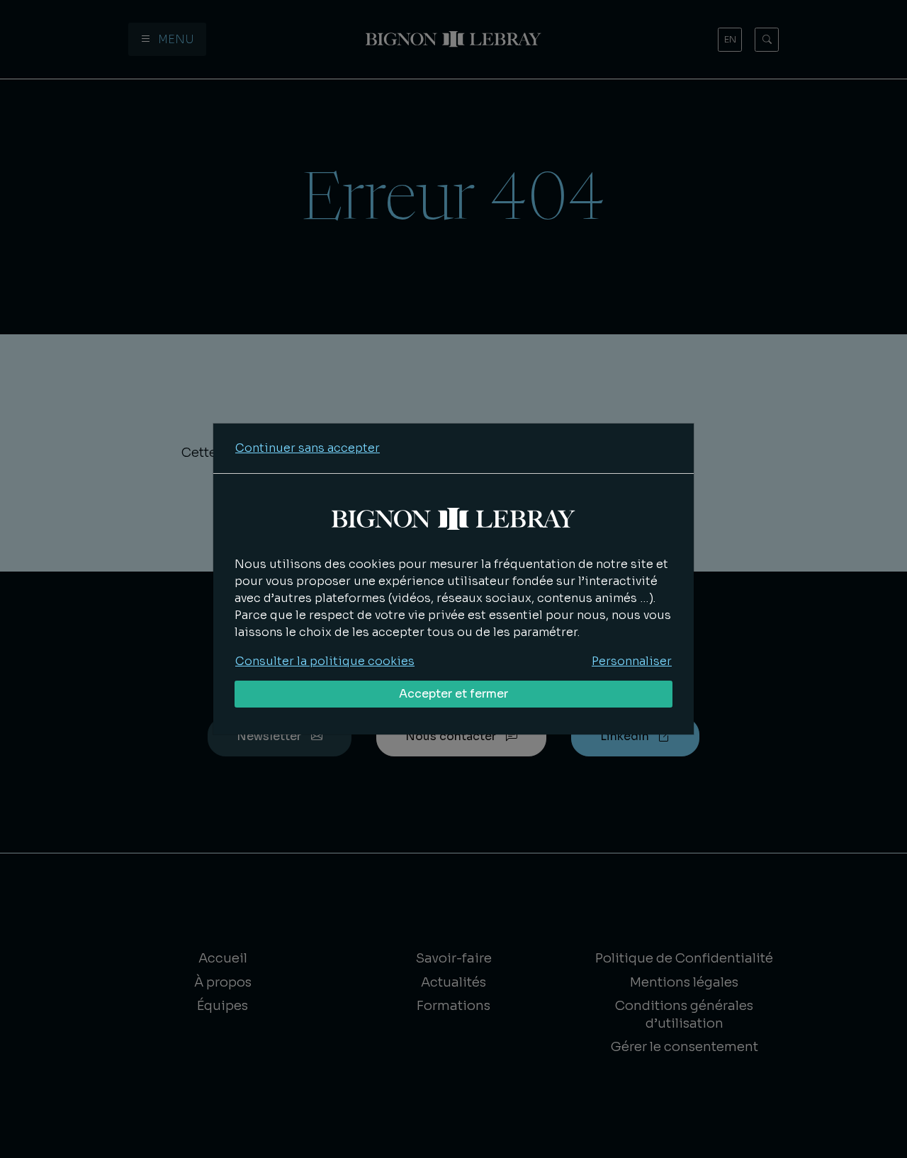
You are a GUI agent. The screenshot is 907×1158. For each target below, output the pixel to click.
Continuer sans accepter (307, 448)
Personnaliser (632, 661)
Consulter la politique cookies (325, 661)
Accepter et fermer (453, 693)
